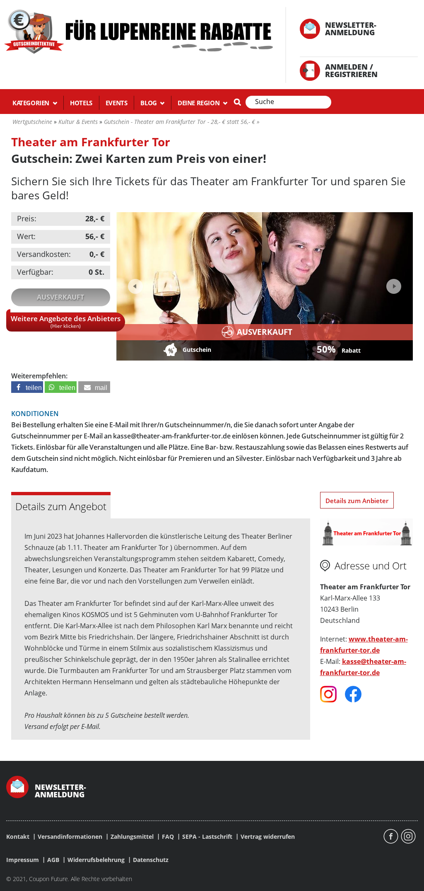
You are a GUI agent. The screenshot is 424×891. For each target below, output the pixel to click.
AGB (53, 860)
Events (117, 103)
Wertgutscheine (32, 122)
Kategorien (31, 103)
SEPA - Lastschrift (207, 836)
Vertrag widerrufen (268, 836)
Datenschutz (151, 860)
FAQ (168, 836)
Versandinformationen (70, 836)
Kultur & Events (78, 122)
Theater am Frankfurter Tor (90, 142)
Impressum (22, 860)
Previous (135, 286)
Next (392, 284)
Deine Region (199, 103)
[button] (27, 387)
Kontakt (17, 836)
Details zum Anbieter (356, 500)
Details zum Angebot (60, 506)
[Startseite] (137, 31)
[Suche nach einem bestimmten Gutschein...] (237, 102)
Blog (149, 103)
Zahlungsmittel (132, 836)
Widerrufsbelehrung (96, 860)
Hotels (81, 103)
